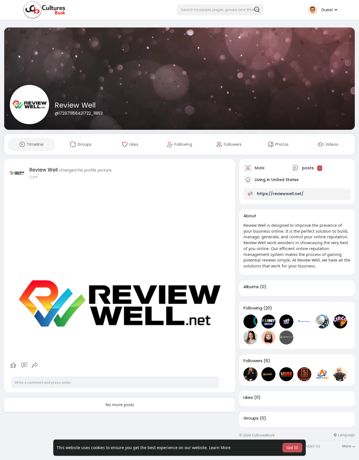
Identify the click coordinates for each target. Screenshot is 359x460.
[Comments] (24, 365)
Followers (253, 361)
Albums (251, 287)
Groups (251, 418)
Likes (248, 397)
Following (252, 308)
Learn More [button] (220, 447)
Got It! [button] (292, 447)
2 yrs (33, 176)
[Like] (24, 365)
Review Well (75, 105)
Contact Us (311, 446)
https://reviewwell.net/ (280, 194)
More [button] (347, 446)
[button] (220, 9)
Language (346, 435)
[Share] (35, 365)
